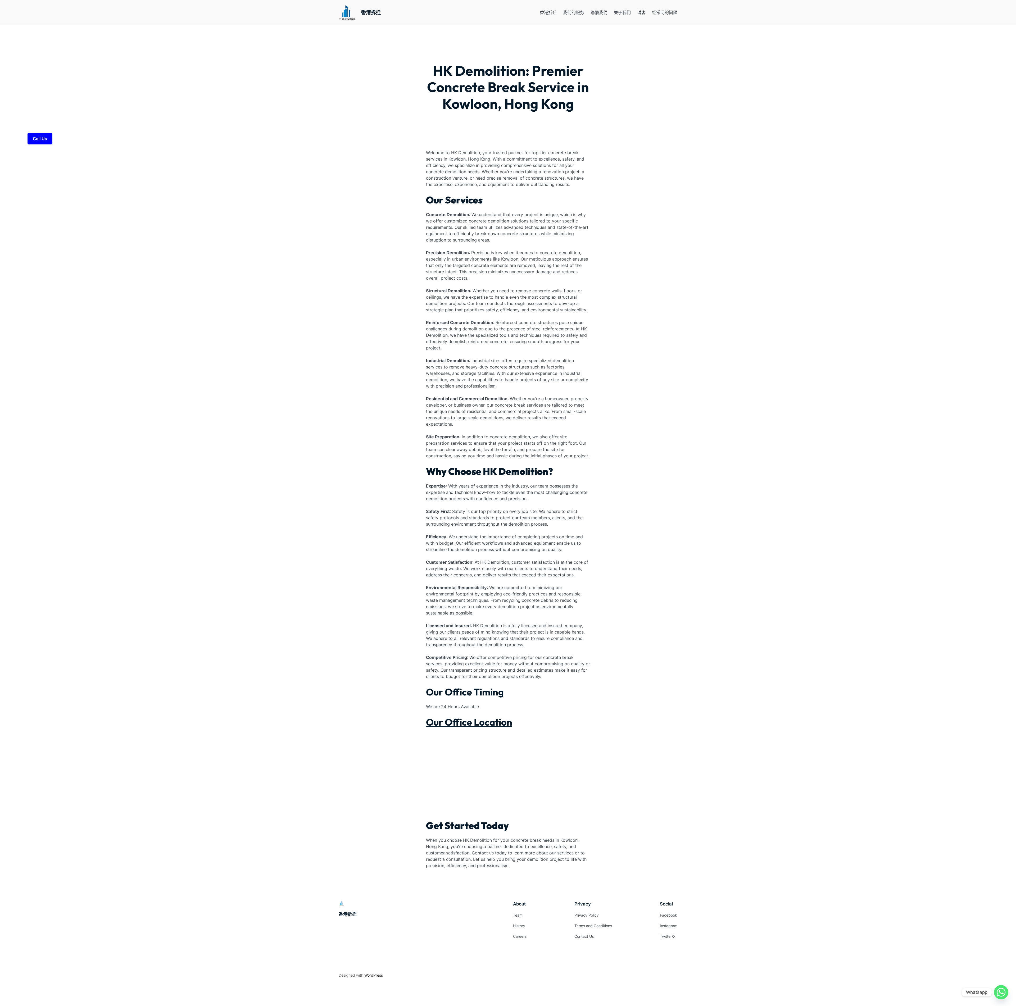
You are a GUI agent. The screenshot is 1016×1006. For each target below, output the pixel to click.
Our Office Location (469, 722)
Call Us (40, 138)
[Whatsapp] (1001, 992)
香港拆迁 (371, 12)
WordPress (373, 975)
